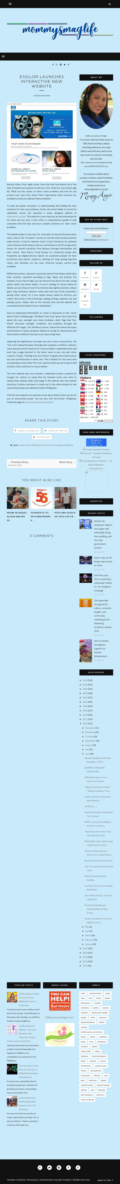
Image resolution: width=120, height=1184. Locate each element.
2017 (85, 719)
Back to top (104, 1180)
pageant (97, 1075)
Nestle (97, 1051)
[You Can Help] (60, 1009)
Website (69, 445)
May (87, 927)
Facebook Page (85, 303)
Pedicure (101, 1090)
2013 (85, 957)
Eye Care (46, 445)
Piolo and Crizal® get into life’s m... (65, 514)
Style (91, 1042)
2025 (85, 684)
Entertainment (95, 993)
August (88, 745)
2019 (85, 710)
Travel (83, 1037)
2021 (85, 702)
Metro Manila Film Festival (91, 1032)
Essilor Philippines (33, 445)
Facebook (85, 277)
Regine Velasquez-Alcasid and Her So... (17, 516)
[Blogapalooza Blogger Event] (60, 1017)
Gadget (83, 1017)
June (87, 754)
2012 (85, 961)
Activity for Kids (87, 1100)
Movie (108, 993)
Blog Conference (99, 1056)
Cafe (106, 1075)
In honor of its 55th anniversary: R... (41, 516)
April (87, 931)
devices (84, 1090)
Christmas (85, 1008)
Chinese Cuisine (87, 1085)
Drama (94, 1046)
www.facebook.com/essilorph (39, 402)
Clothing (84, 1046)
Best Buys (100, 1095)
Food (83, 998)
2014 (85, 952)
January (88, 944)
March (88, 935)
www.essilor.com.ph (16, 216)
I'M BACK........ (91, 806)
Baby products (87, 1095)
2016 (85, 723)
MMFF (92, 1017)
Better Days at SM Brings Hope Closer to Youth (103, 561)
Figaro (83, 1071)
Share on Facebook (28, 431)
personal (84, 1056)
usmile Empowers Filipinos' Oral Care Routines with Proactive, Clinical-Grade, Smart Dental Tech (21, 1033)
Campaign (103, 1037)
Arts (92, 1090)
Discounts (93, 1080)
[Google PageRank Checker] (96, 449)
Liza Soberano (95, 1071)
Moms (83, 1042)
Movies (95, 1008)
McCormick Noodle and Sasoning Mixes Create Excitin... (96, 909)
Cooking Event (101, 1066)
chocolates (85, 1075)
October (89, 736)
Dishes (83, 1061)
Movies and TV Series (99, 1013)
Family (92, 1037)
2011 (85, 965)
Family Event (86, 1051)
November (90, 732)
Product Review (103, 1085)
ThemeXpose (32, 1179)
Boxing (103, 1080)
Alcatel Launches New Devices (99, 860)
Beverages (101, 1042)
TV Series (97, 1003)
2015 (85, 948)
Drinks (101, 1022)
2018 (85, 715)
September (90, 740)
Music (98, 998)
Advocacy (103, 1017)
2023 (85, 693)
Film (90, 998)
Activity (103, 1061)
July (87, 749)
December (90, 728)
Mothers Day (86, 1066)
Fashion (105, 1008)
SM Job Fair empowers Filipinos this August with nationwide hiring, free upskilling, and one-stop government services (103, 534)
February (89, 939)
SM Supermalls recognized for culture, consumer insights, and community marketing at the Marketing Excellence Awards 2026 (103, 615)
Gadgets (93, 1061)
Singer (107, 998)
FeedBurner (103, 239)
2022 (85, 697)
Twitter (96, 289)
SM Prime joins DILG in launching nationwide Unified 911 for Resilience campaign (103, 583)
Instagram (85, 289)
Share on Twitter (57, 431)
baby (83, 1080)
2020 (85, 706)
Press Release (57, 445)
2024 (85, 689)
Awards (84, 1027)
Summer (84, 1013)
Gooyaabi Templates (62, 1179)
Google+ (96, 277)
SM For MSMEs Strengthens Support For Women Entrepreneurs (101, 649)
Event (83, 993)
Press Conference (88, 1022)
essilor (21, 445)
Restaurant (85, 1003)
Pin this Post (43, 437)
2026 (85, 680)
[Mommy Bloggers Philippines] (59, 1045)
